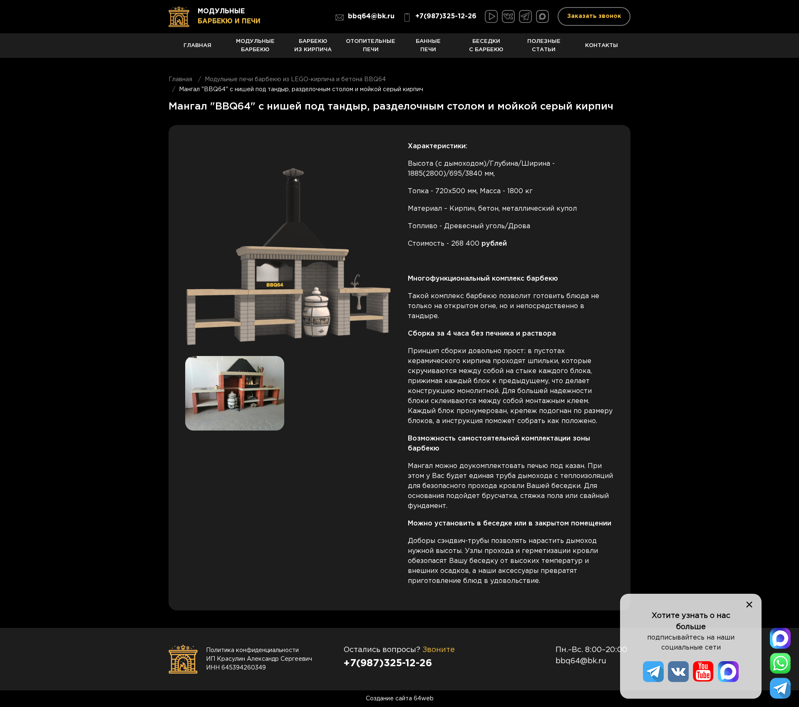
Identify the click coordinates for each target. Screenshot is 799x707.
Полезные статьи (544, 45)
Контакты (601, 45)
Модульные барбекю (255, 45)
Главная (197, 45)
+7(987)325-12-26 (445, 16)
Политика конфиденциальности (252, 650)
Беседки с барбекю (486, 45)
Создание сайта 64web (400, 698)
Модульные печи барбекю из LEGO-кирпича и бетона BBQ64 (295, 79)
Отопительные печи (370, 45)
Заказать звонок (594, 16)
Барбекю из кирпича (313, 45)
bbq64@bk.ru (371, 16)
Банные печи (428, 45)
